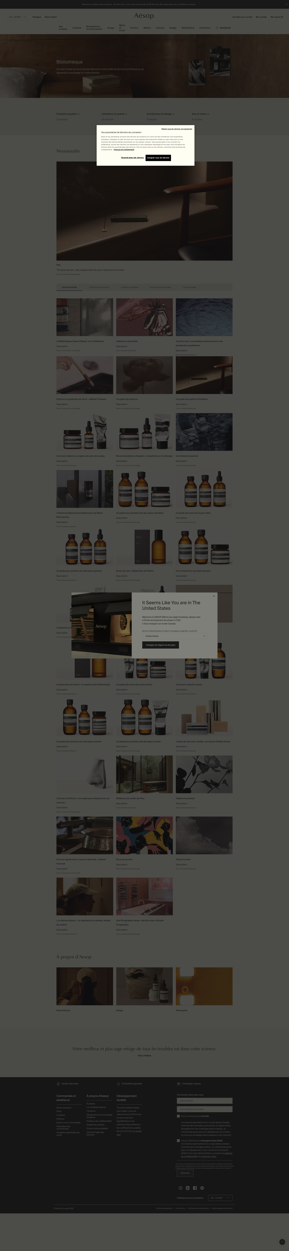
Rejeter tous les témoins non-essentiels (177, 129)
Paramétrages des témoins (132, 158)
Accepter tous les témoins (158, 158)
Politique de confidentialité (124, 150)
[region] (145, 145)
